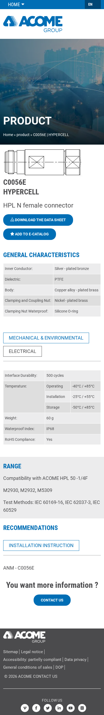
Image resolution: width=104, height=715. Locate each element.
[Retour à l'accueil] (32, 23)
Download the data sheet (40, 220)
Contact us (52, 600)
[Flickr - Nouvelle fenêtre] (82, 708)
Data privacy (75, 659)
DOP (59, 667)
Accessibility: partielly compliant (32, 659)
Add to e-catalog (31, 234)
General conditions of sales (27, 667)
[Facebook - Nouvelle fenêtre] (36, 708)
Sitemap (10, 651)
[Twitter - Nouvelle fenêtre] (48, 708)
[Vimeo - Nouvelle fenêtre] (25, 708)
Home (8, 135)
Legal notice (32, 651)
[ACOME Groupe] (24, 636)
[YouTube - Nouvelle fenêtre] (71, 708)
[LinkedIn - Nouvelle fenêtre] (59, 708)
